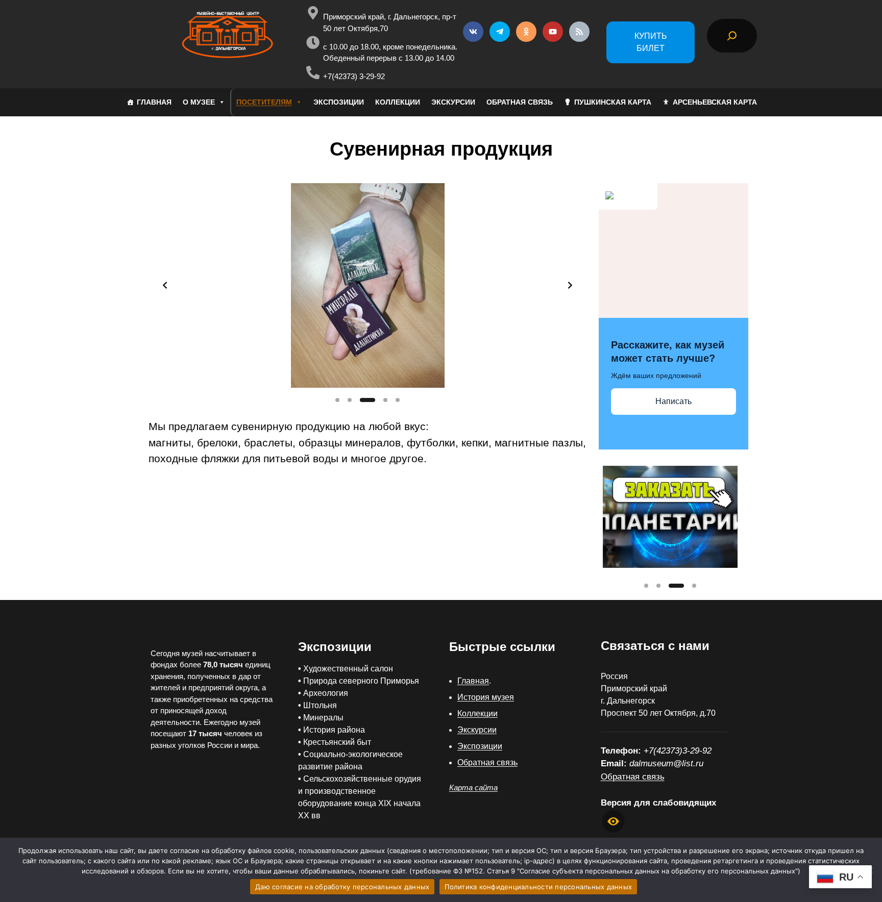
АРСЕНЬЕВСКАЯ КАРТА (715, 102)
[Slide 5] (397, 400)
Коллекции (477, 713)
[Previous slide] (165, 285)
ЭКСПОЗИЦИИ (338, 102)
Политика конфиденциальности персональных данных (538, 887)
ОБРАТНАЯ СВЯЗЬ (519, 102)
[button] (367, 285)
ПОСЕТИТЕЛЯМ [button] (264, 102)
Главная (473, 680)
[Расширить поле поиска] (732, 36)
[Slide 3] (367, 400)
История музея (485, 697)
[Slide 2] (350, 400)
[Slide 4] (385, 400)
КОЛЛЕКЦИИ (397, 102)
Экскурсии (477, 729)
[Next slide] (570, 285)
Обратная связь (487, 762)
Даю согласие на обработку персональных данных (342, 887)
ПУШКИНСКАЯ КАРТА (612, 102)
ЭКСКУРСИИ (453, 102)
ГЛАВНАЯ (154, 102)
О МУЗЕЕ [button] (199, 102)
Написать (673, 401)
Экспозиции (479, 746)
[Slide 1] (337, 400)
